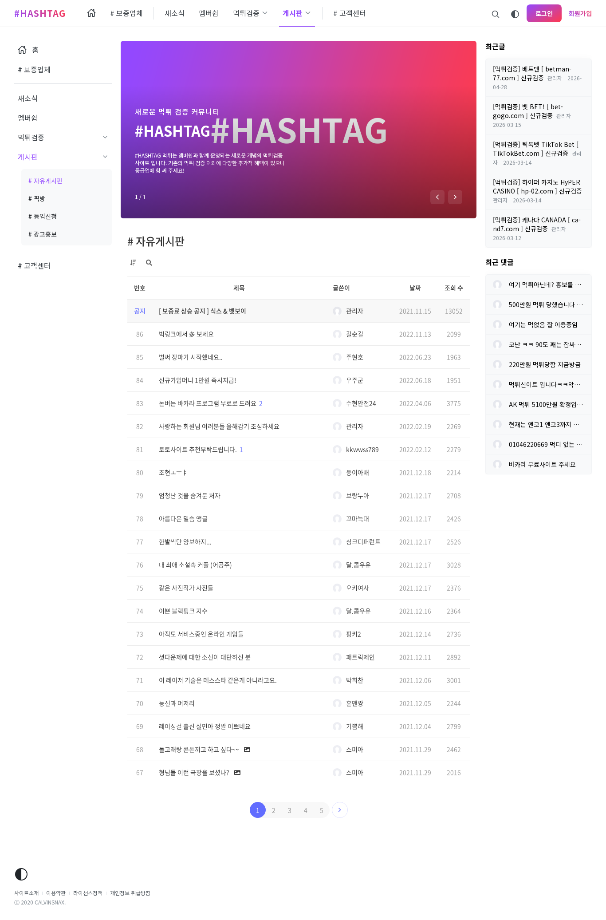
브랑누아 (357, 495)
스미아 (354, 749)
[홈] (91, 13)
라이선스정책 (87, 892)
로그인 (544, 13)
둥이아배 (357, 472)
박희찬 (354, 679)
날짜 (415, 287)
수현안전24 (361, 403)
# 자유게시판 (156, 241)
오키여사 (357, 587)
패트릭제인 (360, 656)
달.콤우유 (358, 564)
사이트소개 (26, 892)
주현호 (354, 356)
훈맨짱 (354, 703)
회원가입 (580, 13)
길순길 (354, 333)
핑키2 (353, 633)
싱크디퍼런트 (363, 541)
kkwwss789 (362, 449)
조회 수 (454, 287)
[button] (437, 197)
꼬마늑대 (357, 518)
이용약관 (56, 892)
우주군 (354, 379)
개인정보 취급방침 (130, 892)
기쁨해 (354, 726)
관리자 (354, 310)
